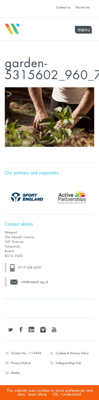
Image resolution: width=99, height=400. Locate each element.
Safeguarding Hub (68, 363)
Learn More (37, 394)
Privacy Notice (21, 363)
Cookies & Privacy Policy (72, 353)
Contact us (63, 7)
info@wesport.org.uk (34, 281)
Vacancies (82, 7)
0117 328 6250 (29, 267)
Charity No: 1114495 (26, 353)
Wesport (27, 29)
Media (15, 372)
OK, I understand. (67, 394)
